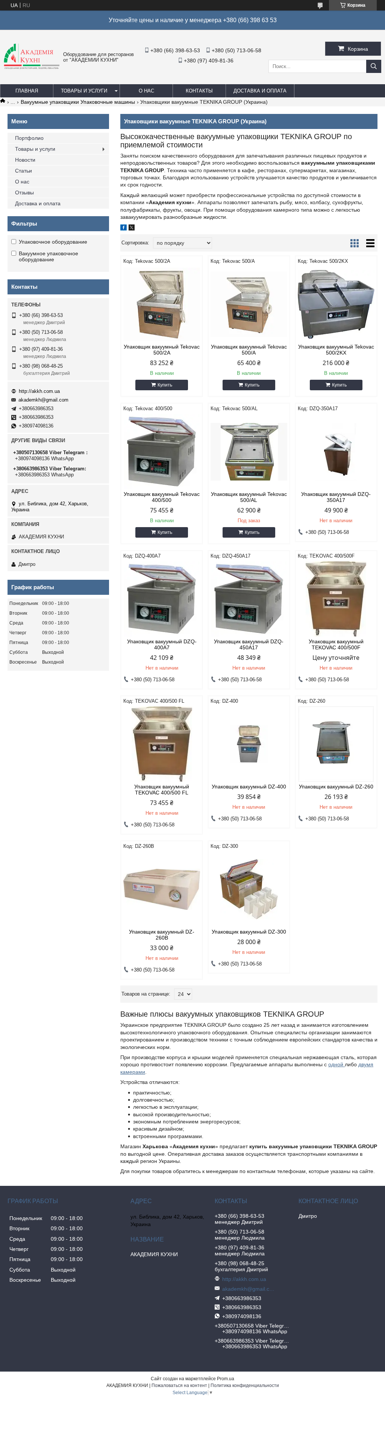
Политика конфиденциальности (245, 1385)
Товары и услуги (84, 91)
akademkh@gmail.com (43, 400)
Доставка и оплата (259, 91)
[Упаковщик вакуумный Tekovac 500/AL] (249, 451)
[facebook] (123, 229)
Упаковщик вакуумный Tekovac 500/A (249, 350)
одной (336, 1064)
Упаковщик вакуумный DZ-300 (249, 932)
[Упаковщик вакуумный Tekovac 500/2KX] (336, 304)
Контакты (199, 91)
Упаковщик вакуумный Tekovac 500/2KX (336, 350)
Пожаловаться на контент (179, 1385)
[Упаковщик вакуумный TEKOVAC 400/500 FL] (161, 744)
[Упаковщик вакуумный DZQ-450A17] (249, 599)
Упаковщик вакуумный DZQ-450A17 (248, 644)
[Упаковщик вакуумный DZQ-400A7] (161, 599)
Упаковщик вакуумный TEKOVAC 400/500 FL (161, 790)
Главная (26, 91)
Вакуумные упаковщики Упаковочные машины (78, 102)
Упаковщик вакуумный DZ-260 (336, 787)
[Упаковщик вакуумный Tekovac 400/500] (161, 451)
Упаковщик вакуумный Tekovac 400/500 (162, 497)
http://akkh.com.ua (39, 391)
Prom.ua (225, 1378)
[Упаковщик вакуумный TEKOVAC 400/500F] (336, 599)
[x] (132, 229)
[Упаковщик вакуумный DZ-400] (249, 744)
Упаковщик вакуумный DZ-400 (249, 787)
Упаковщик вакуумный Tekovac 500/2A (162, 350)
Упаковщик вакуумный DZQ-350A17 (336, 497)
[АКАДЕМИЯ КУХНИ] (31, 67)
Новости (25, 160)
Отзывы (24, 192)
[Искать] (373, 66)
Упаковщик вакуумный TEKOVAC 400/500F (336, 644)
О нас (146, 91)
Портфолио (29, 138)
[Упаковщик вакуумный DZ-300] (249, 889)
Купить (165, 385)
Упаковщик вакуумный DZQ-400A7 (162, 644)
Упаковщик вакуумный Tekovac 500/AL (249, 497)
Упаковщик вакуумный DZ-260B (161, 935)
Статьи (23, 171)
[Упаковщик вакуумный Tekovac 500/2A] (161, 304)
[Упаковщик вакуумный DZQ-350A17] (336, 451)
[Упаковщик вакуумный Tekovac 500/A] (249, 304)
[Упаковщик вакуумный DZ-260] (336, 744)
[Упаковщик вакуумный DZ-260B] (161, 889)
